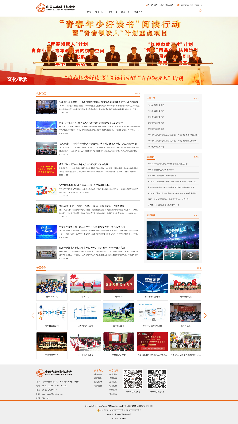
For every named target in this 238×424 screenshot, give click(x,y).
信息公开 (125, 12)
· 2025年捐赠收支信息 (155, 111)
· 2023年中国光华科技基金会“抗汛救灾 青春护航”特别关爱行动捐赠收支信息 (177, 141)
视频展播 (151, 215)
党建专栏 (138, 12)
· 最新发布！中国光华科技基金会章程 (161, 176)
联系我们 (98, 382)
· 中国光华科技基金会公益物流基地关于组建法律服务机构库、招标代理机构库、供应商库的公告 (185, 187)
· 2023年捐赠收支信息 (155, 123)
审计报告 (113, 386)
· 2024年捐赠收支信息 (155, 117)
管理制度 (113, 378)
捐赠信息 (113, 390)
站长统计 (149, 406)
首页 (89, 12)
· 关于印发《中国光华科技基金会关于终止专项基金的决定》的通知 (173, 181)
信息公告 (151, 157)
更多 (136, 93)
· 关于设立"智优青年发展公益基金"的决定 (163, 205)
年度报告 (113, 382)
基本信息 (98, 374)
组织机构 (98, 378)
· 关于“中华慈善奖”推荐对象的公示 (160, 170)
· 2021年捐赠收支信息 (155, 147)
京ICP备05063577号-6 (132, 410)
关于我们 (99, 12)
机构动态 (41, 93)
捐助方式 (98, 386)
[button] (205, 316)
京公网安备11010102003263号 (112, 410)
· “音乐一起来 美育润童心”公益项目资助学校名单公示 (168, 199)
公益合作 (112, 12)
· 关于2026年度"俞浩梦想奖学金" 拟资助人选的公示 (167, 164)
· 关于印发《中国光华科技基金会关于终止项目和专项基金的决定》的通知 (176, 193)
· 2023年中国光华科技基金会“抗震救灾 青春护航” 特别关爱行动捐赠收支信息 (177, 135)
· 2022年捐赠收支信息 (155, 129)
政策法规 (113, 374)
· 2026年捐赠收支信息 (155, 105)
